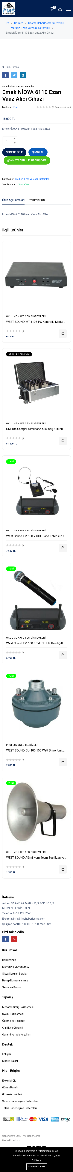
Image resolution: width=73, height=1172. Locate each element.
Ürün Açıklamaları (13, 200)
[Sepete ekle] (63, 333)
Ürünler (18, 23)
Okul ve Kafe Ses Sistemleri (26, 316)
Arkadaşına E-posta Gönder (19, 86)
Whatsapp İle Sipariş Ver (28, 160)
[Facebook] (5, 939)
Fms (15, 107)
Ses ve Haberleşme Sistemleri (46, 23)
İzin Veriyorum (36, 1166)
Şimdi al (38, 152)
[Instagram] (14, 939)
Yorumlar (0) (37, 200)
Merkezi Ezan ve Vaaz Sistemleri (30, 27)
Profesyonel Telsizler (22, 745)
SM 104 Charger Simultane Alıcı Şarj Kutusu (34, 429)
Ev (7, 23)
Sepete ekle (14, 152)
